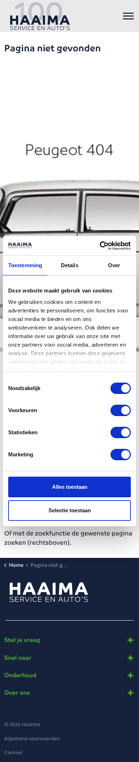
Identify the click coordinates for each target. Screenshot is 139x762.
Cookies (13, 753)
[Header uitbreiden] (128, 16)
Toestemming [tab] (25, 265)
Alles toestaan (69, 487)
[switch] (120, 410)
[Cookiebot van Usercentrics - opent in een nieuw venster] (100, 245)
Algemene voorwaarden (32, 739)
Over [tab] (114, 265)
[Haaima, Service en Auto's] (40, 16)
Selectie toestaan (69, 510)
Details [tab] (69, 265)
